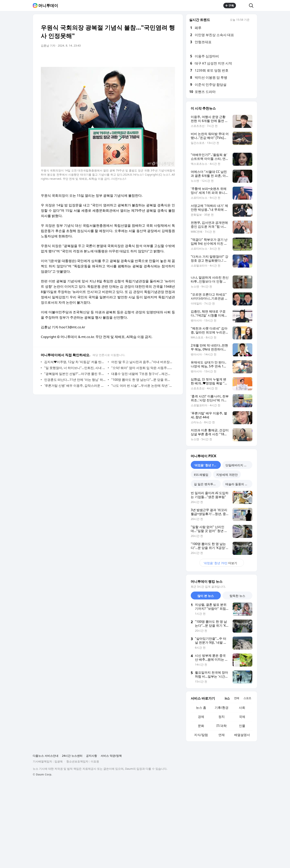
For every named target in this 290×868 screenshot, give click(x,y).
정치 (221, 716)
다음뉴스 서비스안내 (45, 756)
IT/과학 (221, 726)
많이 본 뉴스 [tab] (205, 596)
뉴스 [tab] (227, 698)
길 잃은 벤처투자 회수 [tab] (207, 484)
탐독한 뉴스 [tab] (237, 596)
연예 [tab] (236, 698)
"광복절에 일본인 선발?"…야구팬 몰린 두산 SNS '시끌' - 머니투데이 (75, 374)
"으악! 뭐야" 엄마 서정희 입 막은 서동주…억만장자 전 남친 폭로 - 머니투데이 (142, 368)
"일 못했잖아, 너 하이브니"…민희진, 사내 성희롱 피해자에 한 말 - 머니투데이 (75, 368)
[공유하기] (242, 5)
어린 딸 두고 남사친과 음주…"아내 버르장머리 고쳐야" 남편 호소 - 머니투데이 (142, 362)
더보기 (220, 563)
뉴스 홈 (201, 707)
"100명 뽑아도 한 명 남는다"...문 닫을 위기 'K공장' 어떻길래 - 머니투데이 (142, 379)
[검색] (252, 5)
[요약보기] (139, 56)
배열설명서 (242, 735)
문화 (201, 726)
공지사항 (91, 756)
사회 (242, 707)
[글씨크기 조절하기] (163, 56)
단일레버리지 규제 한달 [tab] (238, 465)
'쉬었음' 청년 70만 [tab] (206, 465)
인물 (242, 726)
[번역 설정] (155, 56)
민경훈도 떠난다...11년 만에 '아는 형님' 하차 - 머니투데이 (75, 379)
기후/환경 (221, 707)
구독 (231, 5)
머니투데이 (48, 5)
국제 (242, 716)
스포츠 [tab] (247, 698)
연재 (221, 735)
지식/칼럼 (201, 735)
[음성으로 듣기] (147, 56)
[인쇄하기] (171, 56)
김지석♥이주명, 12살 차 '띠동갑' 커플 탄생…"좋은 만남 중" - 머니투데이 (75, 362)
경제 (201, 716)
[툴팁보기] (252, 20)
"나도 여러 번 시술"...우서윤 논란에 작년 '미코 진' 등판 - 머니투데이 (142, 385)
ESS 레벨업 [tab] (201, 475)
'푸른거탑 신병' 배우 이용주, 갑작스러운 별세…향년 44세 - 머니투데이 (75, 385)
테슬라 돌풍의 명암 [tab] (238, 484)
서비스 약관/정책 (111, 756)
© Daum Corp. (42, 774)
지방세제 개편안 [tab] (227, 475)
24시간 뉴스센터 (72, 756)
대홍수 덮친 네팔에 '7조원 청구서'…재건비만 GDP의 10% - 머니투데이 (142, 374)
